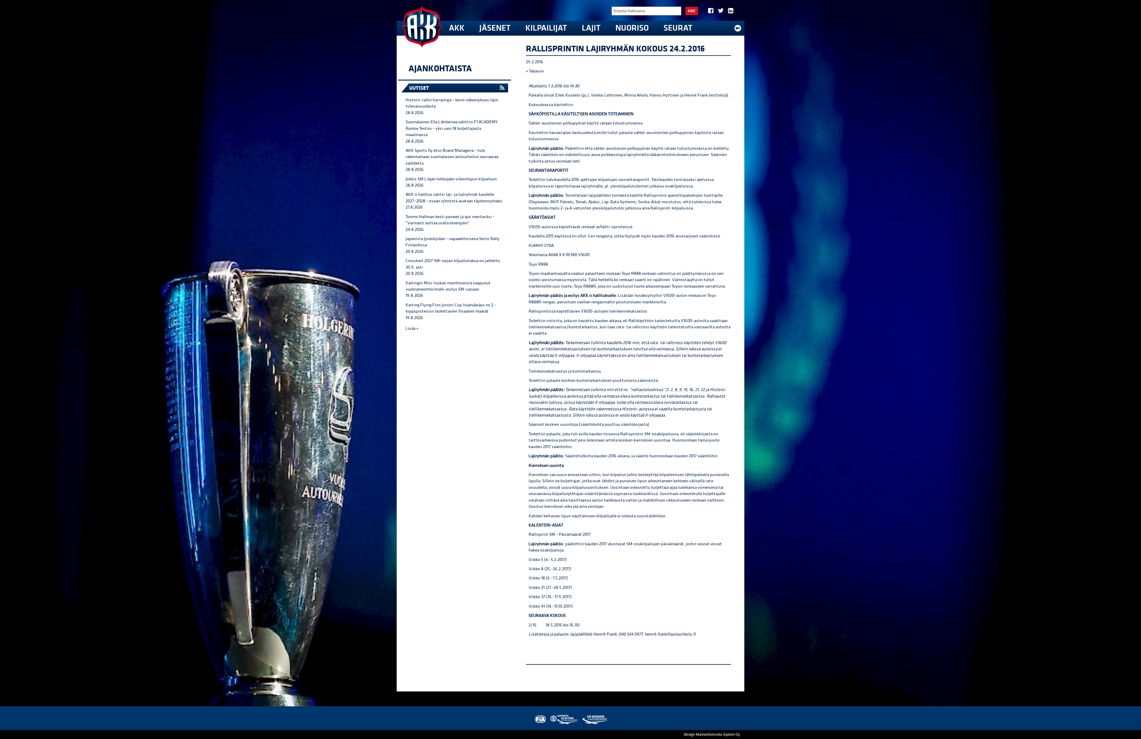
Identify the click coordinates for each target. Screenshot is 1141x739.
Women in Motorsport (594, 719)
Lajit (591, 28)
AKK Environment (564, 719)
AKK (456, 28)
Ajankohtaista (440, 68)
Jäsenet (494, 28)
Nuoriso (632, 28)
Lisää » (412, 328)
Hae (692, 11)
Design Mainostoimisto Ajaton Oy (712, 734)
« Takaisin (535, 71)
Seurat (678, 28)
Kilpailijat (546, 28)
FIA (539, 719)
